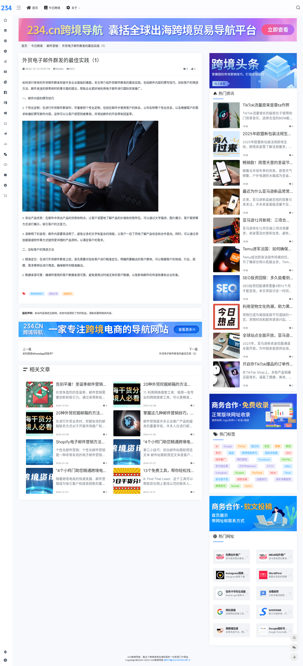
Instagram (221, 472)
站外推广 (220, 459)
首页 (24, 45)
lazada (235, 485)
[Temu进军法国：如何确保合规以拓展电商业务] (226, 259)
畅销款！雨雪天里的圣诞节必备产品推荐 (266, 163)
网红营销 (242, 459)
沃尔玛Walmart (247, 466)
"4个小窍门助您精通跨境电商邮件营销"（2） (168, 442)
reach (248, 485)
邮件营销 (52, 45)
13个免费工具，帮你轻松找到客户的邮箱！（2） (167, 471)
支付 (218, 452)
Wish (273, 472)
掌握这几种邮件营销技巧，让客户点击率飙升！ (168, 413)
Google (228, 446)
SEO (288, 452)
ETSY (270, 466)
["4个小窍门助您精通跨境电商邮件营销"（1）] (39, 481)
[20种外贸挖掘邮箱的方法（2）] (126, 395)
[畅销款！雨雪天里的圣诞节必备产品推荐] (226, 173)
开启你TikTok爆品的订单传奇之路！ (266, 364)
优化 (266, 446)
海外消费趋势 (283, 479)
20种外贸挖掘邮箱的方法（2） (165, 384)
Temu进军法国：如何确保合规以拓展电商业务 (267, 249)
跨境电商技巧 (37, 293)
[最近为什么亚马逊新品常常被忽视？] (226, 202)
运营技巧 (68, 293)
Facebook (264, 459)
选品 (231, 452)
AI (217, 446)
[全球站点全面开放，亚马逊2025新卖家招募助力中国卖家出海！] (226, 346)
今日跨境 (37, 45)
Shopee (239, 472)
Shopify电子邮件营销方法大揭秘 (80, 442)
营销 (277, 446)
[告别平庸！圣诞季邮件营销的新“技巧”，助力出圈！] (39, 395)
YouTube (257, 472)
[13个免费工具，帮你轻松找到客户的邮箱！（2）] (126, 481)
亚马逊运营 (222, 466)
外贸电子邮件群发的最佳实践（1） (84, 45)
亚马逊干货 (222, 479)
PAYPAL (286, 459)
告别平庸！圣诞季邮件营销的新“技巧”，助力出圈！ (81, 384)
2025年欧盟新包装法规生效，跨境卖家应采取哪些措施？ (266, 134)
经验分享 (53, 293)
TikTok (241, 446)
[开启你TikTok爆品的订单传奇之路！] (226, 374)
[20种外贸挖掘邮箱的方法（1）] (39, 423)
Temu (287, 472)
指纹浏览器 (271, 452)
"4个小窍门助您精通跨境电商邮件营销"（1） (81, 471)
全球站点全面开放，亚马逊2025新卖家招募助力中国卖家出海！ (268, 335)
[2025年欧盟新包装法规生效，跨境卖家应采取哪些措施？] (226, 144)
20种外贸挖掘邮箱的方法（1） (78, 413)
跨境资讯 (220, 485)
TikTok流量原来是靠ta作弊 (266, 105)
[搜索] (298, 8)
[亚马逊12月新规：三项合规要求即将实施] (226, 231)
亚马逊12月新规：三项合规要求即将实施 (266, 220)
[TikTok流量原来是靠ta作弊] (226, 115)
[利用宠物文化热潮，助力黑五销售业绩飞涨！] (226, 317)
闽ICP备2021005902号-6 (177, 660)
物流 (288, 446)
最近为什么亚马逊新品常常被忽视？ (266, 191)
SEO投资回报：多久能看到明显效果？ (266, 278)
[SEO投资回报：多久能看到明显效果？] (226, 288)
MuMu (59, 68)
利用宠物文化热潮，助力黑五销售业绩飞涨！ (266, 307)
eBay (288, 466)
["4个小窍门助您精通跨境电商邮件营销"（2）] (126, 452)
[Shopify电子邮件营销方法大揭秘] (39, 452)
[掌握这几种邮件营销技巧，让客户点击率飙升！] (126, 423)
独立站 (255, 446)
